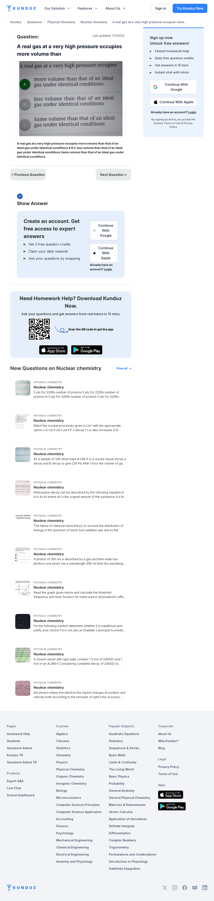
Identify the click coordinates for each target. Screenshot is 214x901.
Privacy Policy (168, 767)
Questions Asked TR (22, 762)
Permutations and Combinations (132, 854)
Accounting (64, 819)
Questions (34, 22)
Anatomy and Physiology (74, 861)
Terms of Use (172, 123)
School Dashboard (20, 795)
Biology (61, 790)
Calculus (62, 741)
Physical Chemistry (61, 22)
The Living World (121, 769)
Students (13, 741)
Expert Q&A (15, 781)
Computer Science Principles (78, 805)
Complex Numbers (122, 840)
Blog (161, 748)
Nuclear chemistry (94, 22)
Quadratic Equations (124, 734)
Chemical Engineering (72, 847)
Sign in (160, 8)
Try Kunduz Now (190, 8)
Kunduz (16, 22)
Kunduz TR (15, 755)
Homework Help (18, 734)
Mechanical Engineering (74, 840)
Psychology (64, 833)
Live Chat (14, 788)
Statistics (63, 748)
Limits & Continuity (122, 762)
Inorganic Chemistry (71, 783)
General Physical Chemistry (129, 797)
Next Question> (113, 174)
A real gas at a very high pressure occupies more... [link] (149, 22)
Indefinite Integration (124, 868)
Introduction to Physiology (128, 861)
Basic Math (117, 755)
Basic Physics (119, 776)
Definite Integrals (122, 826)
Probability (117, 783)
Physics (62, 762)
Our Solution (54, 8)
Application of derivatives (128, 819)
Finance (62, 826)
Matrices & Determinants (127, 805)
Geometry (63, 755)
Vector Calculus (121, 812)
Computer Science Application (79, 812)
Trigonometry (119, 847)
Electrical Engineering (72, 854)
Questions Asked (19, 748)
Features (85, 8)
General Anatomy (121, 790)
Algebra (62, 734)
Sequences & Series (124, 748)
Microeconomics (68, 797)
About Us (112, 8)
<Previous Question (28, 174)
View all (121, 368)
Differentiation (119, 833)
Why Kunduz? (168, 741)
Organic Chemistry (70, 776)
